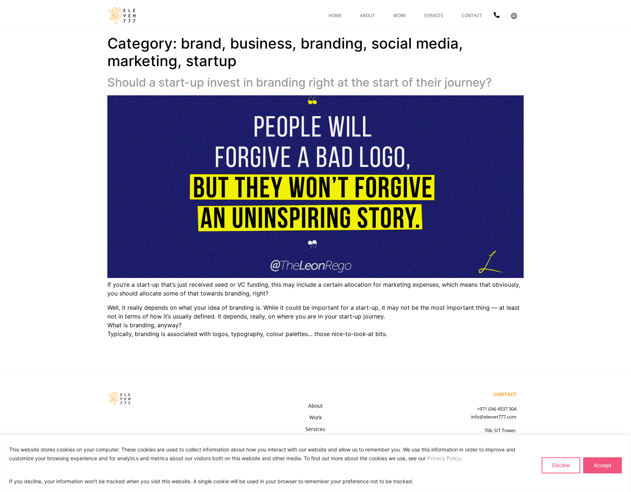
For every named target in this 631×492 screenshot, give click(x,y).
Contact (472, 15)
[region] (315, 463)
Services (433, 15)
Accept (602, 465)
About (367, 15)
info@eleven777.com (493, 416)
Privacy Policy (444, 458)
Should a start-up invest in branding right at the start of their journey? (299, 82)
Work (399, 15)
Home (335, 15)
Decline (561, 465)
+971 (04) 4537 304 (496, 408)
